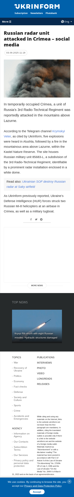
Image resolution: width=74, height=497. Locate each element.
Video (40, 373)
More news (37, 285)
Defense (18, 392)
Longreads (44, 378)
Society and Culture (20, 398)
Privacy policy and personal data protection (23, 463)
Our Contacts (21, 441)
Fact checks (20, 386)
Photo (41, 368)
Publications (45, 357)
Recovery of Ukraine (20, 369)
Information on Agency (22, 435)
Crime (17, 410)
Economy (19, 381)
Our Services (21, 455)
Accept (37, 491)
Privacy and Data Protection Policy (42, 485)
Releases (43, 384)
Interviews (44, 362)
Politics (17, 376)
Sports (17, 405)
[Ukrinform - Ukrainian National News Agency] (37, 6)
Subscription (21, 13)
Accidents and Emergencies (21, 417)
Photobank (51, 13)
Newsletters (36, 13)
